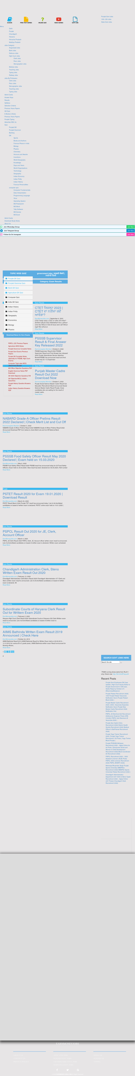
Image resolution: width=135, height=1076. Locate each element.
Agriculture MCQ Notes (16, 346)
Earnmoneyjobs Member (43, 349)
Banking (11, 133)
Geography (17, 173)
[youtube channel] (116, 834)
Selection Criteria (10, 106)
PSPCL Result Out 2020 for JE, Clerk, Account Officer (29, 533)
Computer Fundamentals (22, 190)
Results (7, 100)
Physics (16, 149)
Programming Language (22, 195)
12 (9, 652)
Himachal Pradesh (15, 39)
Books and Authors (20, 141)
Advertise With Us (10, 122)
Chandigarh (13, 34)
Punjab (11, 31)
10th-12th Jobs (106, 19)
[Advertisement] (67, 252)
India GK (98, 1055)
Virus (15, 198)
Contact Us (19, 1058)
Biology (16, 146)
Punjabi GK (13, 127)
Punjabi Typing (9, 119)
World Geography (19, 160)
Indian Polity (18, 179)
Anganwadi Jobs (14, 48)
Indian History (18, 182)
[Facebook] (57, 1070)
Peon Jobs (17, 61)
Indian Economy (19, 176)
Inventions (17, 157)
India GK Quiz (13, 302)
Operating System (20, 201)
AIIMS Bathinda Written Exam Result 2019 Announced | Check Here (32, 633)
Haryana (12, 37)
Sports (16, 138)
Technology (17, 171)
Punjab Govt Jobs (107, 16)
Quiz (6, 125)
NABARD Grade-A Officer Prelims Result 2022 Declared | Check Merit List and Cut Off (34, 420)
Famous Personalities (21, 184)
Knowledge (17, 163)
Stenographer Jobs (20, 64)
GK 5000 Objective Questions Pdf (19, 376)
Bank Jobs (12, 50)
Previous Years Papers (12, 108)
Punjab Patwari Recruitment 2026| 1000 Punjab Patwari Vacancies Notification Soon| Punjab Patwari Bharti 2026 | (117, 697)
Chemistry (17, 152)
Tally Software (18, 209)
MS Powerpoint (19, 204)
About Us (8, 223)
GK (10, 135)
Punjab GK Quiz (14, 278)
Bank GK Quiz (13, 288)
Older (12, 652)
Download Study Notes (12, 221)
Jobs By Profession (11, 78)
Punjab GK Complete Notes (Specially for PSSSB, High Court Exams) (19, 358)
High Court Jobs (14, 56)
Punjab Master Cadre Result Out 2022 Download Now (50, 374)
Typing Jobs (13, 72)
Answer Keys (9, 97)
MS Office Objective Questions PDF (20, 368)
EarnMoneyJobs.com (42, 318)
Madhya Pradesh (14, 42)
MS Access (17, 212)
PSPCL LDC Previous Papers (18, 343)
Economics (12, 320)
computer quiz (14, 188)
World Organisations (20, 168)
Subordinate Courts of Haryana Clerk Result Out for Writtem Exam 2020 (34, 611)
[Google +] (78, 1070)
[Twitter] (67, 1070)
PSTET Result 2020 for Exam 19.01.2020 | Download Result (33, 495)
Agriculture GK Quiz (15, 292)
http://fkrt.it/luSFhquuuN (121, 674)
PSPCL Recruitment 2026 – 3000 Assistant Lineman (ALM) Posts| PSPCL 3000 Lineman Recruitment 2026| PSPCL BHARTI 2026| (117, 759)
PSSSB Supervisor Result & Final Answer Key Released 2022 (50, 341)
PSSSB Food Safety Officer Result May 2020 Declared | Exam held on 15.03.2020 (34, 458)
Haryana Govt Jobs (63, 1065)
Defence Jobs (13, 53)
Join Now (131, 227)
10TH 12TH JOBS (61, 1055)
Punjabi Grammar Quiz (16, 283)
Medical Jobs (13, 67)
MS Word (17, 206)
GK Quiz (7, 111)
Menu (2, 26)
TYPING (97, 1062)
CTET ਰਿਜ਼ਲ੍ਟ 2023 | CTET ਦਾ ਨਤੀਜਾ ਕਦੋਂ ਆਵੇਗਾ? (49, 311)
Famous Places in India (21, 143)
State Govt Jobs (106, 22)
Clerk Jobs (17, 58)
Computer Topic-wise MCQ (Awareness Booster (17, 364)
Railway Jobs (13, 75)
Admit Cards (9, 95)
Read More (38, 329)
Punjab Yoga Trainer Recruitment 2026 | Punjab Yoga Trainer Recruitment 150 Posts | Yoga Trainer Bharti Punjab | (118, 737)
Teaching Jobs (14, 70)
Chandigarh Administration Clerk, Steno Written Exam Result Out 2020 (31, 571)
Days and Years (19, 165)
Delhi (10, 28)
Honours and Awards (21, 154)
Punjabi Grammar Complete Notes (19, 349)
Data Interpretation (20, 193)
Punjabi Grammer (15, 130)
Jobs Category (9, 45)
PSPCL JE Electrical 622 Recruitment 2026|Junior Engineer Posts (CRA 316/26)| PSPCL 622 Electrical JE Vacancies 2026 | (118, 717)
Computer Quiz (14, 297)
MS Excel (17, 215)
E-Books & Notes (10, 114)
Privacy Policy (21, 1062)
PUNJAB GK (99, 1058)
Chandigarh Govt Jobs (65, 1062)
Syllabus (7, 103)
